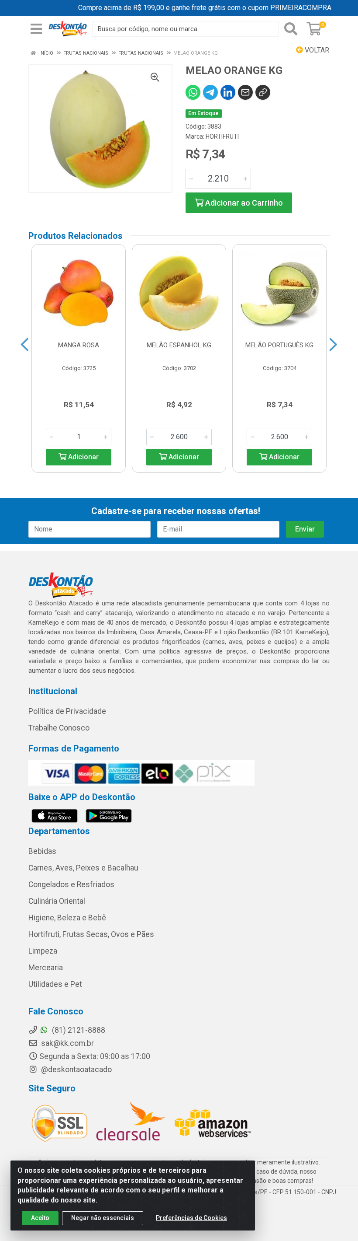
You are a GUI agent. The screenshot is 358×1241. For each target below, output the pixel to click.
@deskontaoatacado (75, 1069)
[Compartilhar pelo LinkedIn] (227, 92)
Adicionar (82, 457)
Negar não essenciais (102, 1217)
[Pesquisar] (291, 29)
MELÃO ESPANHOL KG (179, 345)
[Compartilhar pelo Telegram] (210, 92)
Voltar (316, 50)
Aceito (40, 1217)
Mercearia (45, 967)
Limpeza (42, 951)
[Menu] (36, 29)
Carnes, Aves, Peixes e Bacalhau (83, 867)
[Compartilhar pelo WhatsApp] (193, 92)
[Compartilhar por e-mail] (245, 92)
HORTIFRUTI (222, 136)
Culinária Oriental (56, 901)
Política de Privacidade (67, 711)
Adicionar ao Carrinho (243, 202)
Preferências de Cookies (191, 1217)
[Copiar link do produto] (262, 92)
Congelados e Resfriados (71, 884)
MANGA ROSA (78, 345)
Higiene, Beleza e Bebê (67, 917)
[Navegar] (25, 345)
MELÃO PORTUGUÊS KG (279, 345)
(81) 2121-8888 (77, 1030)
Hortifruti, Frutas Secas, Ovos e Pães (91, 934)
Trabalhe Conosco (59, 728)
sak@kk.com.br (66, 1043)
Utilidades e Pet (55, 984)
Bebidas (42, 851)
